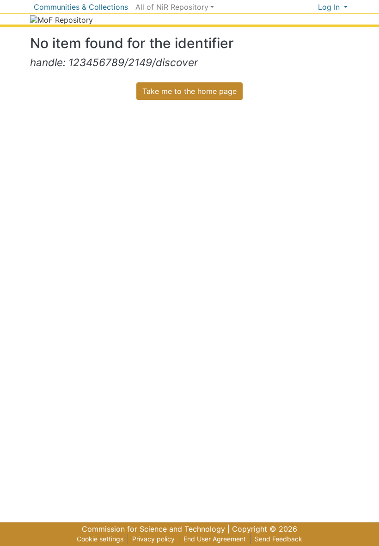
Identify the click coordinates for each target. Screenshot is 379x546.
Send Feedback (278, 539)
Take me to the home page (189, 91)
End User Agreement (214, 539)
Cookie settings (100, 539)
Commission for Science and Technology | (157, 529)
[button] (311, 7)
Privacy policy (153, 539)
